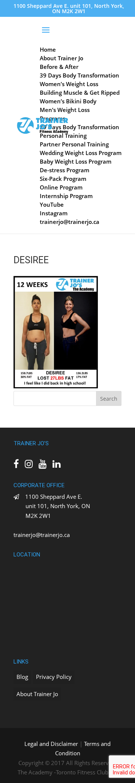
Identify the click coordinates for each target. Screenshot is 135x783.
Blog (22, 676)
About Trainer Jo (37, 694)
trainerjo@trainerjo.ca (42, 534)
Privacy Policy (54, 676)
